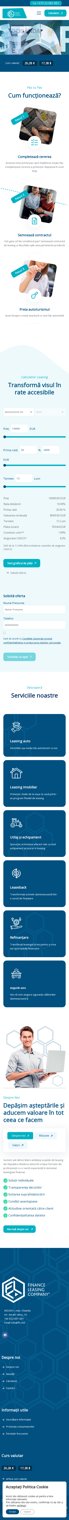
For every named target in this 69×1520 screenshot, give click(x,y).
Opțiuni (27, 1511)
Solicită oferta (18, 572)
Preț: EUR (19, 429)
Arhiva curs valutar (16, 1478)
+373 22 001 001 (45, 3)
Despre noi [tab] (19, 1135)
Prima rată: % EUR (22, 455)
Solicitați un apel (17, 657)
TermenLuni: (22, 478)
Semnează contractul (34, 235)
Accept (12, 1511)
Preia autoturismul (35, 309)
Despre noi (12, 1366)
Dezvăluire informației (18, 1419)
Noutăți (10, 1374)
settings (21, 1505)
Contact (10, 1388)
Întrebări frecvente (17, 1433)
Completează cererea (34, 156)
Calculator (54, 13)
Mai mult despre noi (18, 1229)
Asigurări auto (18, 987)
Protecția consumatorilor (20, 1426)
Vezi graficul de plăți (19, 563)
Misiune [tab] (44, 1135)
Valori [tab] (16, 1145)
